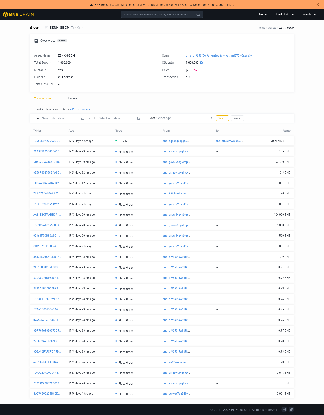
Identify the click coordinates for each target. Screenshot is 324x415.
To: (95, 118)
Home (263, 14)
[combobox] (185, 118)
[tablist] (162, 98)
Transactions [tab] (42, 98)
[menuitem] (263, 14)
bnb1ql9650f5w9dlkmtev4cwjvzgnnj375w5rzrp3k (219, 55)
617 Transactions (80, 109)
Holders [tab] (72, 98)
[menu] (288, 14)
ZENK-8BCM (286, 27)
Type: (151, 118)
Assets (272, 27)
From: (36, 118)
